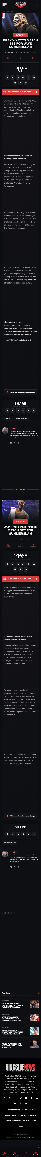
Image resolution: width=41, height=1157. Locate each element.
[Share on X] (13, 410)
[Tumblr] (31, 1098)
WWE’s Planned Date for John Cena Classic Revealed (12, 1045)
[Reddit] (26, 83)
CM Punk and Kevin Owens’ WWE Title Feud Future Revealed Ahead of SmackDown (12, 1005)
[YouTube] (34, 77)
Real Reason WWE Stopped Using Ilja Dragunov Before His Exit (12, 1018)
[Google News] (18, 77)
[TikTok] (20, 1103)
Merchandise (10, 1115)
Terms (20, 1126)
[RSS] (25, 1103)
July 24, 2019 (25, 340)
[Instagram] (15, 83)
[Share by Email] (34, 410)
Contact (32, 1115)
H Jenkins (10, 52)
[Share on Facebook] (7, 410)
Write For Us (27, 1109)
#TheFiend (27, 328)
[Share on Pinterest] (23, 410)
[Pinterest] (28, 77)
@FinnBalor (9, 322)
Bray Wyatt (7, 418)
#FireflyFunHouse (21, 332)
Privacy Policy (29, 1121)
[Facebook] (7, 77)
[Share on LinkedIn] (18, 410)
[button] (37, 4)
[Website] (11, 443)
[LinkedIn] (23, 77)
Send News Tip (14, 1109)
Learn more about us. (24, 1092)
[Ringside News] (20, 5)
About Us (22, 1115)
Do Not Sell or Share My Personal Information (20, 1137)
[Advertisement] (19, 250)
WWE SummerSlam (22, 418)
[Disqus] (20, 945)
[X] (13, 77)
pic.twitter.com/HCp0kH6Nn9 (17, 335)
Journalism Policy (13, 1121)
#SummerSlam (10, 328)
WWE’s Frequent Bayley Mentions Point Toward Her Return (12, 1032)
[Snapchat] (20, 83)
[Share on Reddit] (28, 410)
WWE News (10, 11)
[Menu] (5, 4)
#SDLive (33, 332)
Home (3, 11)
